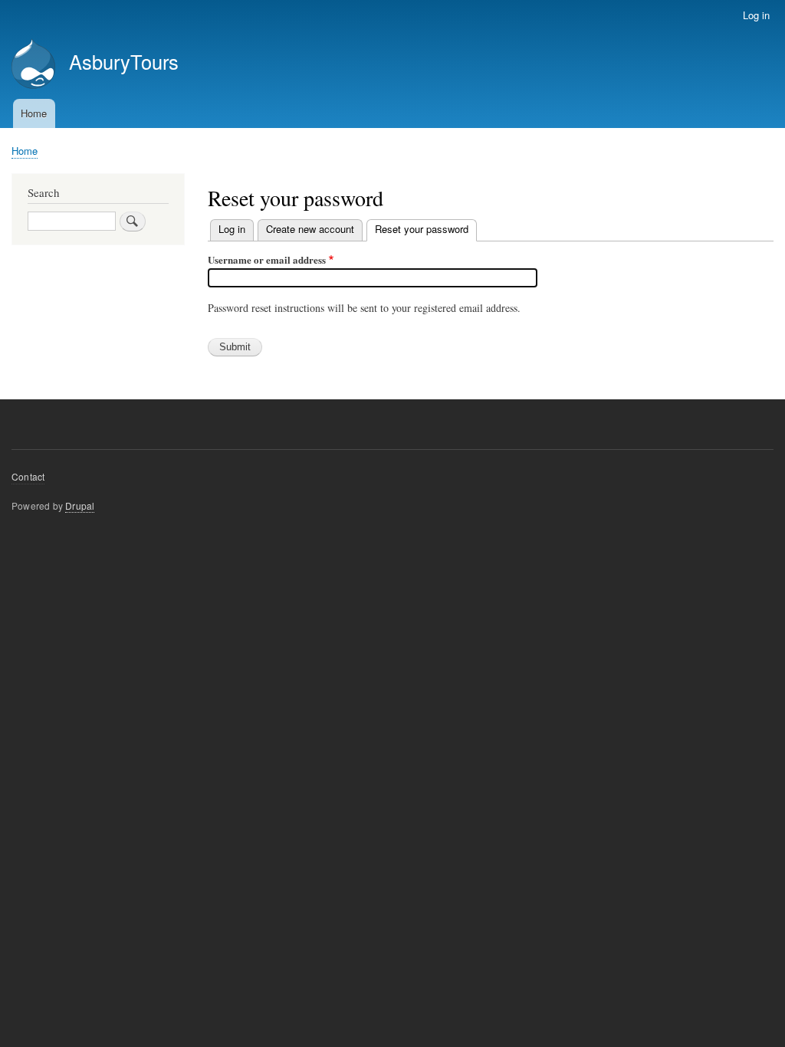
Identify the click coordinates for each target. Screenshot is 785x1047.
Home (34, 113)
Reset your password (426, 229)
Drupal (79, 505)
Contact (27, 476)
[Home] (33, 65)
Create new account (310, 229)
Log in (756, 15)
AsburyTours (124, 61)
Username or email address (267, 259)
